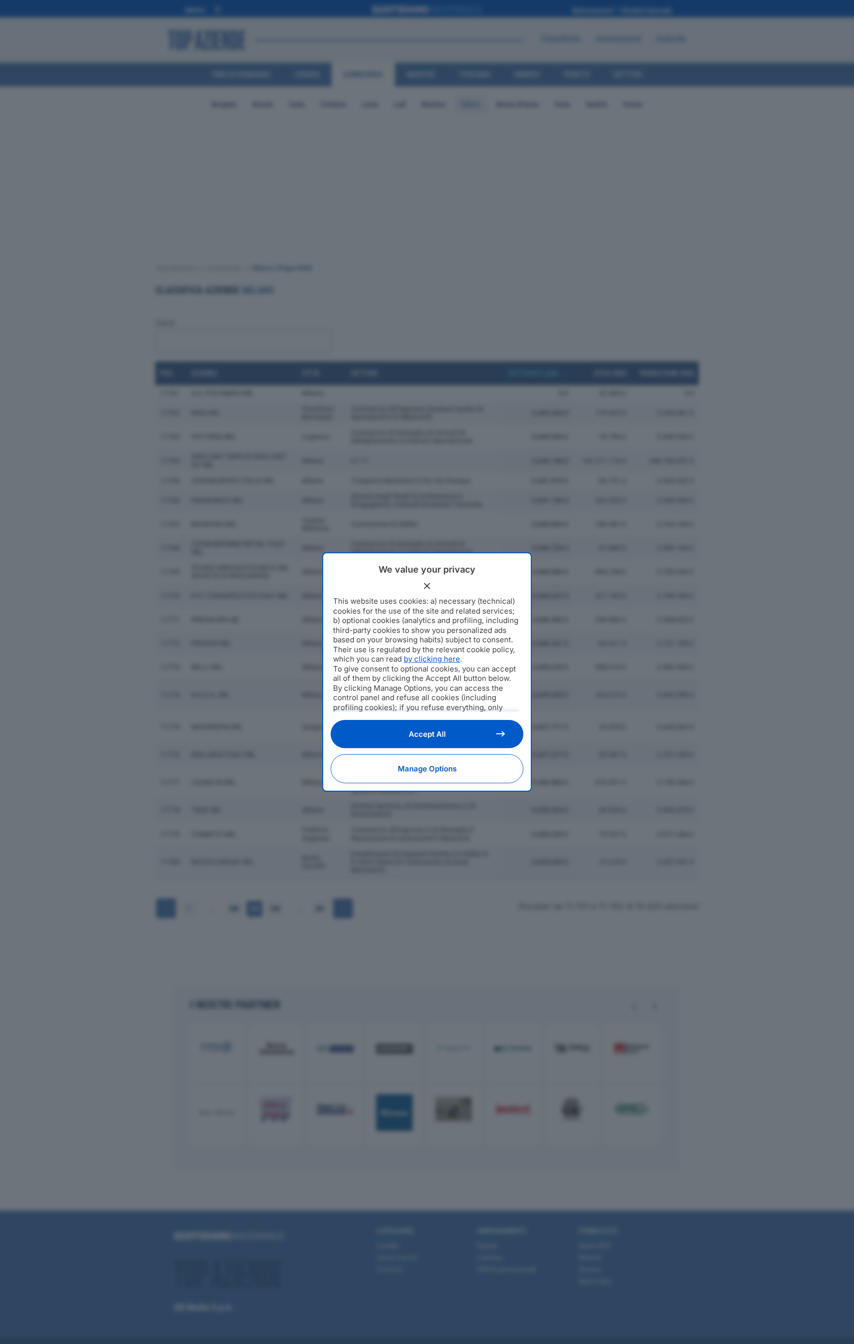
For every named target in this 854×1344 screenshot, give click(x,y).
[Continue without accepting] (427, 586)
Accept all (427, 734)
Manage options (427, 768)
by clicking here (432, 659)
